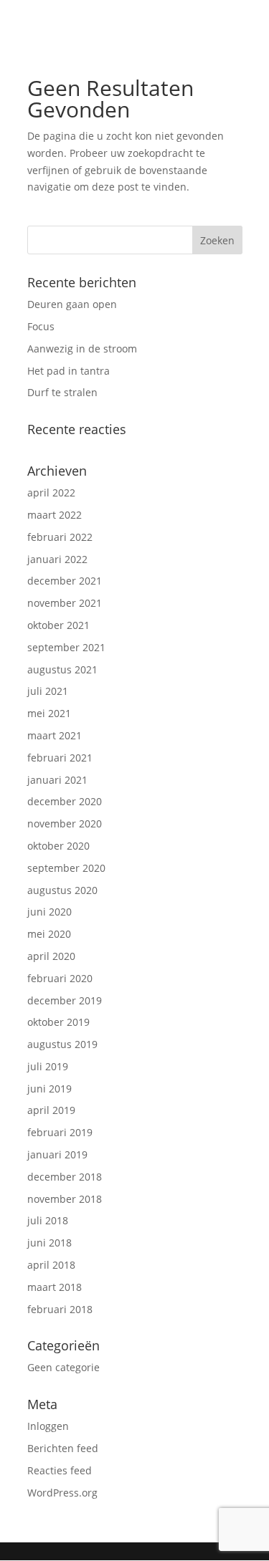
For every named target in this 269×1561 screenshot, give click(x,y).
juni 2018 (49, 1242)
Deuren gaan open (72, 304)
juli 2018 (47, 1220)
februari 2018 (60, 1309)
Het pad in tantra (68, 371)
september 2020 (66, 868)
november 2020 (64, 823)
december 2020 (64, 801)
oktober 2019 (58, 1022)
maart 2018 (54, 1287)
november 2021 (64, 603)
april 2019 (51, 1110)
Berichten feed (62, 1448)
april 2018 (51, 1265)
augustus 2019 (62, 1044)
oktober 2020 (58, 845)
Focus (41, 326)
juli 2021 (47, 691)
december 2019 (64, 1000)
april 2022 (51, 492)
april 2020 (51, 956)
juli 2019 (47, 1066)
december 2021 (64, 580)
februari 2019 (60, 1132)
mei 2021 (49, 713)
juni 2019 (49, 1088)
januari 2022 (57, 559)
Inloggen (48, 1426)
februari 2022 (60, 537)
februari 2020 (60, 978)
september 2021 (66, 647)
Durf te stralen (62, 392)
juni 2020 (49, 911)
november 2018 (64, 1199)
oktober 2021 (58, 625)
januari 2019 (57, 1154)
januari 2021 (57, 780)
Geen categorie (63, 1367)
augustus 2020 (62, 890)
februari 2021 (60, 757)
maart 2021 (54, 735)
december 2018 (64, 1176)
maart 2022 (54, 515)
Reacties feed (59, 1470)
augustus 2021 (62, 669)
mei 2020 (49, 934)
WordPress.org (62, 1492)
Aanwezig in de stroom (82, 348)
